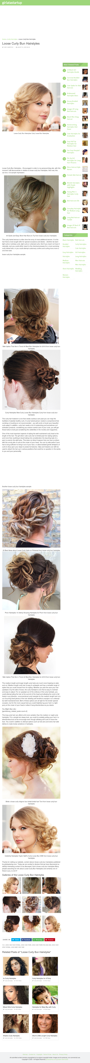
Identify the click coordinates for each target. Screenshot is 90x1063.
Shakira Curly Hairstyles (11, 1036)
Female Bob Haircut (74, 175)
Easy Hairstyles (68, 252)
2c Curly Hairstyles (9, 978)
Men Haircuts (80, 261)
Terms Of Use (47, 1054)
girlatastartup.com (51, 1059)
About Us (55, 1054)
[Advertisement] (45, 22)
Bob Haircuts (79, 240)
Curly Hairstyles (8, 47)
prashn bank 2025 (62, 1059)
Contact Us (32, 1054)
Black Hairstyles (68, 240)
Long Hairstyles (80, 256)
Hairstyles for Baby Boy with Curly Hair (45, 1007)
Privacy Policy (63, 1054)
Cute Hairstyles (80, 248)
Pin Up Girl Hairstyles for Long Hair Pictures (74, 160)
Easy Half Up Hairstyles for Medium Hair (72, 144)
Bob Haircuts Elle (73, 201)
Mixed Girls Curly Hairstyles (12, 1007)
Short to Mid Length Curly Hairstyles (44, 1036)
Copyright (39, 1054)
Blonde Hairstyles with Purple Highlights (73, 185)
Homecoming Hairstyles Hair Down (72, 127)
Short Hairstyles (68, 269)
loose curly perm (26, 945)
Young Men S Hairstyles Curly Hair (72, 194)
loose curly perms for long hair (41, 945)
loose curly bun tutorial (12, 945)
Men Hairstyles (80, 265)
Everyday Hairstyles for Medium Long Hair (74, 211)
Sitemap (25, 1054)
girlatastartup (12, 3)
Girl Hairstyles (80, 252)
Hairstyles (66, 256)
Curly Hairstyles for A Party (41, 978)
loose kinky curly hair (17, 947)
